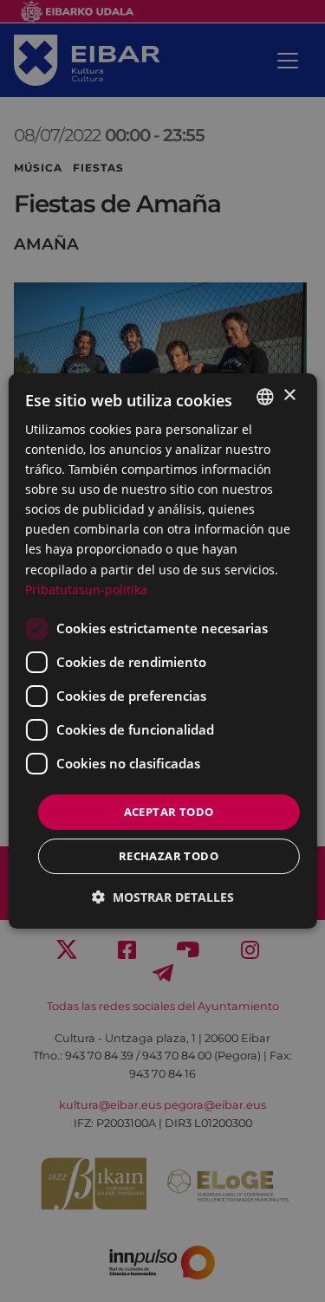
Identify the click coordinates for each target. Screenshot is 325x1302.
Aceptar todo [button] (169, 811)
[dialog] (162, 651)
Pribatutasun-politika (86, 589)
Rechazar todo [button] (168, 856)
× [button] (289, 395)
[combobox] (265, 396)
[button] (163, 897)
